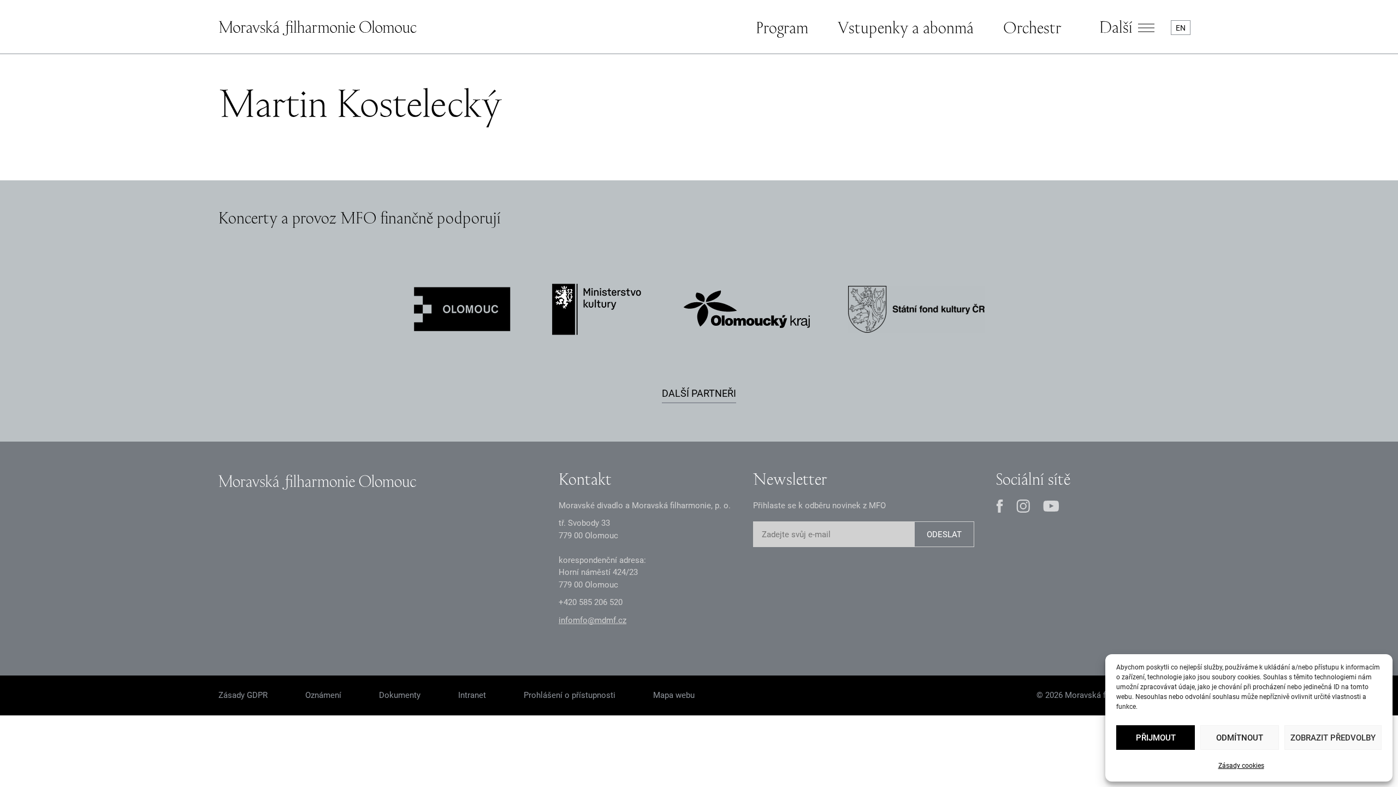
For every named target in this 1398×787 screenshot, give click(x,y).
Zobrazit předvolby (1333, 738)
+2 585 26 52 (591, 602)
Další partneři (699, 393)
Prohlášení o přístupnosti (569, 695)
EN (1181, 28)
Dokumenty (399, 695)
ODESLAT (944, 534)
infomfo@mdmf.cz (592, 620)
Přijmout (1156, 738)
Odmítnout (1239, 738)
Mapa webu (674, 695)
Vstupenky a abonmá (906, 27)
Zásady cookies (1241, 766)
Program (782, 27)
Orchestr (1032, 27)
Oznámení (323, 695)
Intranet (472, 695)
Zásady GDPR (243, 695)
